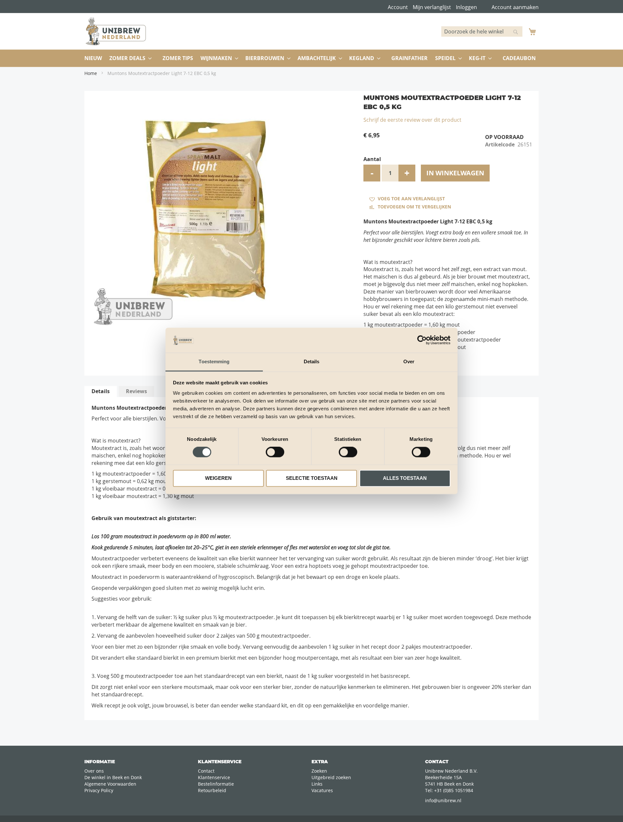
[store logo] (116, 31)
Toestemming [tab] (214, 361)
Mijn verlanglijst (432, 7)
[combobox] (481, 31)
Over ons (94, 771)
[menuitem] (93, 58)
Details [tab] (312, 361)
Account (398, 7)
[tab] (100, 391)
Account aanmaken (515, 7)
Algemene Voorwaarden (110, 784)
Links (317, 784)
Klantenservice (214, 777)
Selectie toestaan (311, 478)
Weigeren (218, 478)
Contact (206, 771)
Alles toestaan (405, 478)
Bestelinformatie (216, 784)
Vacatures (322, 790)
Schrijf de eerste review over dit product (412, 119)
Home (90, 73)
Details (101, 391)
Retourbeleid (212, 790)
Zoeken (319, 771)
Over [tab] (408, 361)
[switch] (275, 453)
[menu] (311, 58)
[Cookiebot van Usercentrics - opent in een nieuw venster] (422, 340)
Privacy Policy (98, 790)
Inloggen (466, 7)
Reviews (136, 391)
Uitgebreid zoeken (331, 777)
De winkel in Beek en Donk (113, 777)
